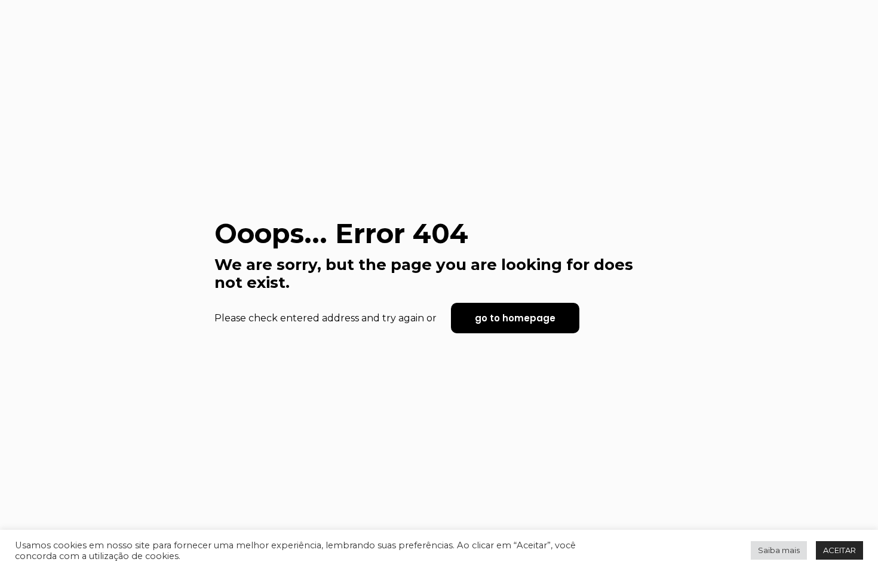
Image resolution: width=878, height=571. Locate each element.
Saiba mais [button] (779, 550)
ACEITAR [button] (839, 550)
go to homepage (515, 318)
